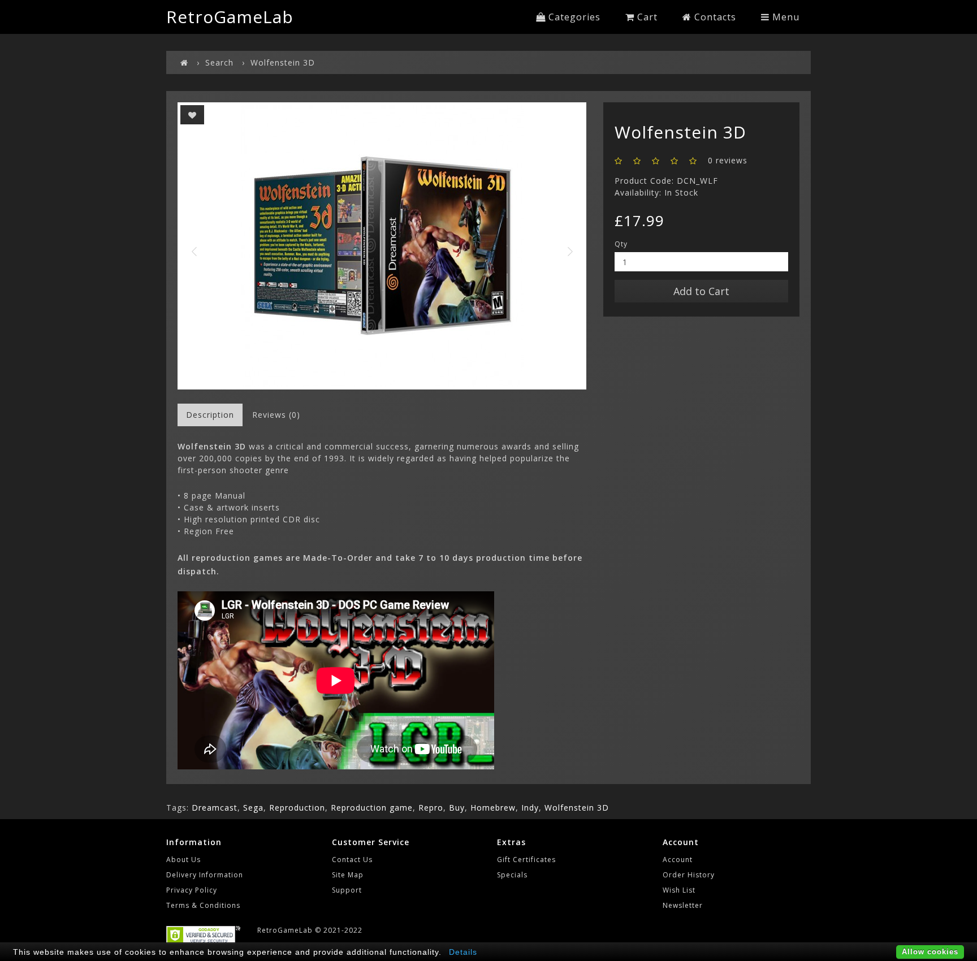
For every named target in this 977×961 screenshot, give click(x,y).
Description (210, 414)
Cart (646, 17)
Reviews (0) (276, 414)
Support (347, 890)
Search (219, 62)
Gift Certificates (526, 859)
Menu (784, 17)
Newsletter (683, 905)
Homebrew (493, 807)
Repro (430, 807)
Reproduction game (372, 807)
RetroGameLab (229, 16)
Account (678, 859)
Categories (573, 17)
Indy (530, 807)
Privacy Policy (191, 890)
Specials (512, 875)
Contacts (713, 17)
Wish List (679, 890)
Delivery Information (204, 875)
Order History (689, 875)
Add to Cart (701, 291)
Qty (621, 244)
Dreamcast (214, 807)
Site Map (348, 875)
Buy (457, 807)
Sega (253, 807)
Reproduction (297, 807)
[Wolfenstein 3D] (382, 245)
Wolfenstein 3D (282, 62)
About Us (183, 859)
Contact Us (352, 859)
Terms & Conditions (203, 905)
